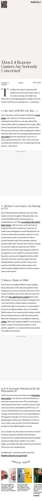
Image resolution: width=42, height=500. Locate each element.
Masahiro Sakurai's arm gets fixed (14, 455)
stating (4, 322)
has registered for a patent (19, 297)
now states (5, 137)
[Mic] (4, 4)
